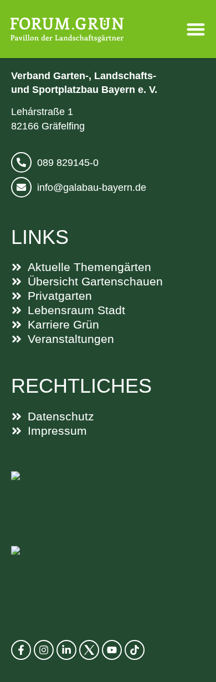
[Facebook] (21, 650)
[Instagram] (44, 650)
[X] (89, 650)
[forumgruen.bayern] (67, 29)
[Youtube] (112, 650)
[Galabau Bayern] (108, 497)
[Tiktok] (135, 650)
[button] (196, 29)
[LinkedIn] (66, 650)
